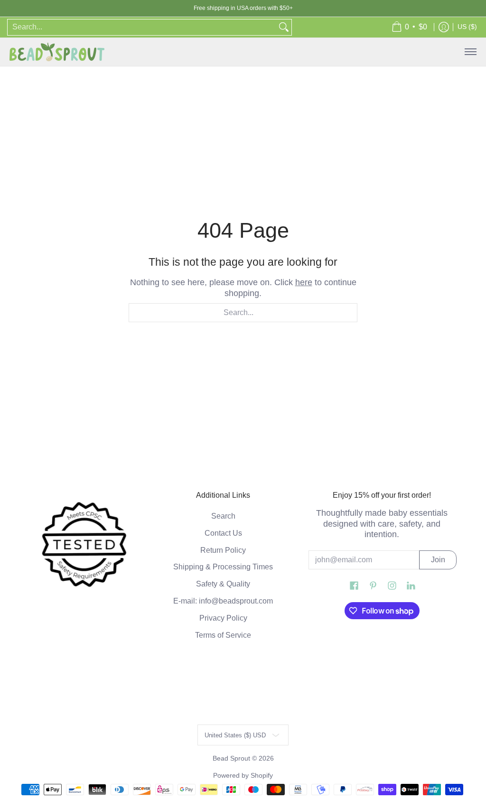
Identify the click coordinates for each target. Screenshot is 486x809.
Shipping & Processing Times (223, 567)
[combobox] (142, 27)
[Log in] (443, 27)
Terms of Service (223, 635)
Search (223, 516)
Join (438, 560)
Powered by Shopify (243, 775)
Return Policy (223, 550)
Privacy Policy (223, 618)
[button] (354, 586)
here (303, 282)
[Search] (283, 27)
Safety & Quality (223, 584)
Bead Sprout (232, 758)
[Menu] (470, 52)
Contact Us (223, 533)
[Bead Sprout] (56, 52)
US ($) (467, 26)
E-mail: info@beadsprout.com (223, 601)
